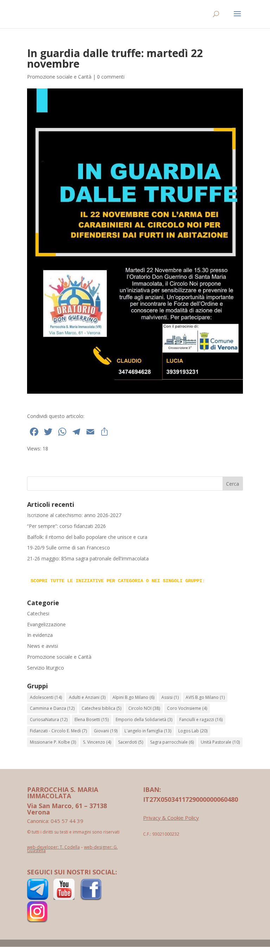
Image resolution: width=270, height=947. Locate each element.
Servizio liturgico (45, 667)
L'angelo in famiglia (147, 731)
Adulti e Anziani (87, 697)
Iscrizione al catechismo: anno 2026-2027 (74, 515)
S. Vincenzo (97, 742)
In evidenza (40, 635)
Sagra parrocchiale (172, 742)
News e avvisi (42, 645)
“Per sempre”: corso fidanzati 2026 (66, 526)
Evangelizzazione (46, 624)
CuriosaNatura (49, 719)
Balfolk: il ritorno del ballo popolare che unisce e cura (87, 537)
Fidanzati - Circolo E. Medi (58, 731)
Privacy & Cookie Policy (171, 817)
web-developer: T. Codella (53, 847)
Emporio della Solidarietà (144, 719)
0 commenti (110, 76)
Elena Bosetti (92, 719)
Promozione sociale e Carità (59, 76)
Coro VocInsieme (187, 708)
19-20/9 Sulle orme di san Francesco (68, 547)
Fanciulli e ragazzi (201, 719)
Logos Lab (192, 731)
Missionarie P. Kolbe (53, 742)
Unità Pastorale (220, 742)
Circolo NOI (144, 708)
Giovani (105, 731)
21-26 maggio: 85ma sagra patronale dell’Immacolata (88, 558)
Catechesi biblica (101, 708)
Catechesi (38, 613)
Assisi (170, 697)
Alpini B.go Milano (133, 697)
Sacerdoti (130, 742)
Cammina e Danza (52, 708)
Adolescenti (46, 697)
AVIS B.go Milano (205, 697)
